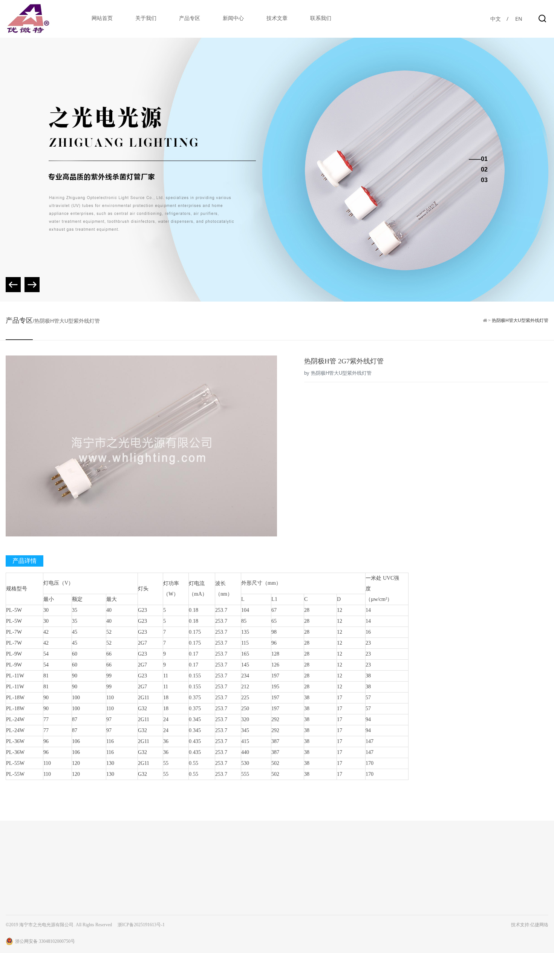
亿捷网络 (539, 924)
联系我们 (320, 18)
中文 (495, 18)
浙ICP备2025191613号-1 (141, 924)
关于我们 (145, 18)
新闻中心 (233, 18)
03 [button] (484, 180)
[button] (32, 284)
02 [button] (484, 170)
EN (518, 18)
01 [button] (484, 159)
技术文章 (277, 18)
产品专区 (189, 18)
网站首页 (102, 18)
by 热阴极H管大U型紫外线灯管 (338, 373)
